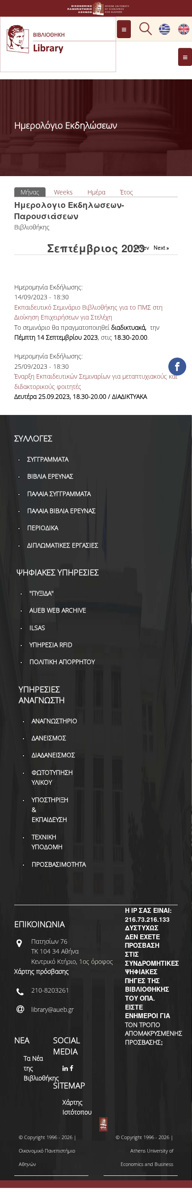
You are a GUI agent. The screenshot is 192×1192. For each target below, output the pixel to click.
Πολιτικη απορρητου (62, 661)
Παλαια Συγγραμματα (59, 493)
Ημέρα (96, 192)
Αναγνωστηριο (54, 721)
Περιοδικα (42, 527)
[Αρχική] (96, 11)
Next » (161, 247)
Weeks (63, 192)
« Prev (141, 247)
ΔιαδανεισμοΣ (53, 755)
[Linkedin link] (66, 1068)
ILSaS (37, 627)
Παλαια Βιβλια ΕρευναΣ (61, 510)
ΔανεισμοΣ (49, 738)
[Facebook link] (72, 1068)
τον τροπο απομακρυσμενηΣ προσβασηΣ (153, 1033)
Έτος (126, 192)
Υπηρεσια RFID (50, 644)
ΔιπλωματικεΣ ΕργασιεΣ (62, 545)
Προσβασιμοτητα (59, 864)
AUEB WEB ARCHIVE (57, 610)
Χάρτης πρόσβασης (41, 971)
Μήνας (33, 192)
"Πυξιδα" (41, 593)
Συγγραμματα (47, 459)
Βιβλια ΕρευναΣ (50, 476)
